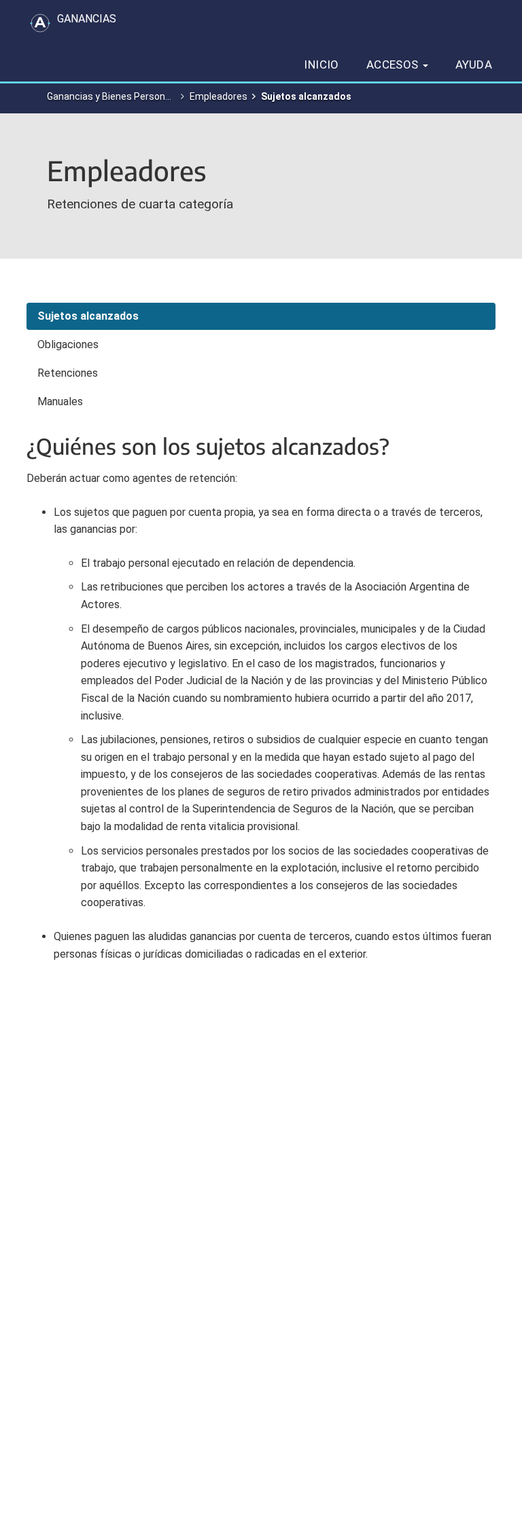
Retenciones (67, 373)
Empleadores (218, 96)
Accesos (393, 64)
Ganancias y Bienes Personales (115, 96)
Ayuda (473, 64)
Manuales (60, 401)
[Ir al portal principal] (40, 23)
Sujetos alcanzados (88, 316)
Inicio (321, 64)
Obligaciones (68, 344)
